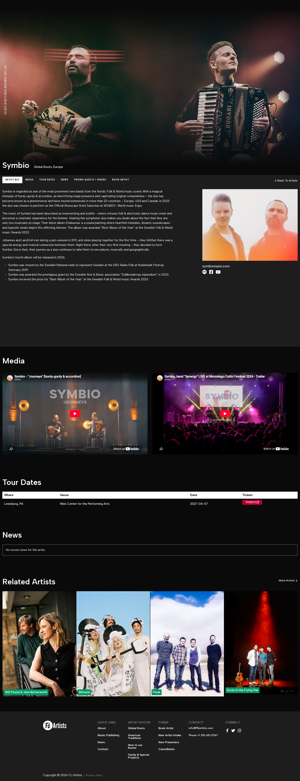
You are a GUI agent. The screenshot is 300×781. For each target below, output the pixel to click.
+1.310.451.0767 (207, 735)
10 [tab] (161, 700)
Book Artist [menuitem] (120, 180)
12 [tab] (171, 700)
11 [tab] (166, 700)
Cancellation (166, 749)
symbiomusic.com (216, 266)
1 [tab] (119, 700)
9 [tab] (157, 700)
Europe (58, 167)
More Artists (287, 580)
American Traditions (134, 736)
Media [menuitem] (29, 180)
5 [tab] (138, 700)
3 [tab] (128, 700)
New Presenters (168, 742)
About (102, 728)
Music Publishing (108, 735)
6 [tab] (143, 700)
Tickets (251, 502)
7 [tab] (147, 700)
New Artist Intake (169, 735)
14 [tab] (180, 700)
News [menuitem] (64, 180)
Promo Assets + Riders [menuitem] (90, 180)
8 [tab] (152, 700)
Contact (103, 749)
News (101, 742)
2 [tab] (124, 700)
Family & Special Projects (138, 756)
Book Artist (165, 728)
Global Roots (43, 167)
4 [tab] (133, 700)
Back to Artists (288, 180)
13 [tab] (175, 700)
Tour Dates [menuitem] (47, 180)
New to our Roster (135, 746)
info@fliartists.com (201, 728)
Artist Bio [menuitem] (12, 180)
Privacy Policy (94, 775)
